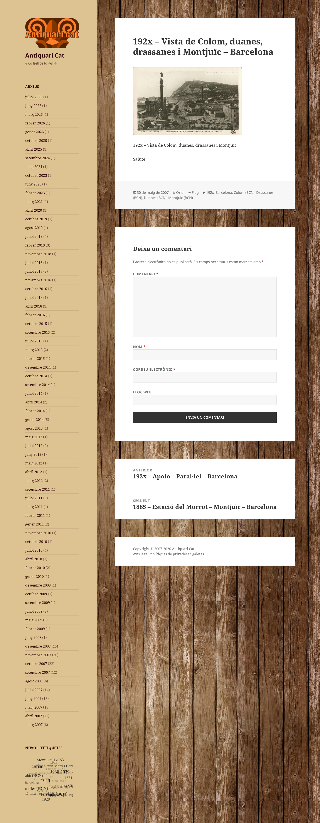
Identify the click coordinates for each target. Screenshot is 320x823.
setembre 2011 (37, 489)
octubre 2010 (36, 541)
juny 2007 (33, 698)
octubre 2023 (36, 175)
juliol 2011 (33, 498)
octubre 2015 (36, 323)
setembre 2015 (37, 332)
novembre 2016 (38, 280)
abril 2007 (33, 716)
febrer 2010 (35, 567)
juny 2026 (33, 105)
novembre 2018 (38, 254)
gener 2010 (34, 576)
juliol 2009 (33, 611)
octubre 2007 (36, 663)
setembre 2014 (37, 384)
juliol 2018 (33, 262)
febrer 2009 (35, 628)
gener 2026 (34, 131)
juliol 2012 (33, 445)
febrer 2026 (35, 123)
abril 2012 (33, 471)
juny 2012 (33, 454)
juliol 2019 (33, 236)
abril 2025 (33, 149)
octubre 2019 (36, 219)
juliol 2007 (33, 689)
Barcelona (224, 192)
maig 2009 (33, 620)
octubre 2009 (36, 594)
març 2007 (34, 724)
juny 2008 (33, 637)
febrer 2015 (35, 358)
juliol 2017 (33, 271)
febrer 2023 (35, 192)
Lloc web (142, 392)
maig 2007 (33, 707)
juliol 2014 (33, 393)
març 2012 (34, 480)
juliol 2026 (33, 97)
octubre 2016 (36, 288)
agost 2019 (34, 227)
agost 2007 (34, 681)
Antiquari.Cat (44, 55)
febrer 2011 (35, 515)
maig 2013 (33, 437)
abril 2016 (33, 306)
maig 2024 (33, 166)
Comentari (145, 274)
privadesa (181, 554)
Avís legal (141, 554)
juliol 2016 (33, 297)
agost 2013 (34, 428)
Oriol (180, 192)
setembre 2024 (37, 158)
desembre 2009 (38, 585)
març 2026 (34, 114)
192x (210, 192)
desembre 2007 (38, 646)
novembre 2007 (38, 655)
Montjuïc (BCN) (180, 197)
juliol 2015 (33, 341)
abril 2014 (33, 402)
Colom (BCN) (244, 192)
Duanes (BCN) (155, 197)
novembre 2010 (38, 533)
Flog (195, 192)
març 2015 (34, 349)
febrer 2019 (35, 245)
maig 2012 (33, 463)
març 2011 (34, 506)
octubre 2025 (36, 140)
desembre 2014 (38, 367)
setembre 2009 (37, 602)
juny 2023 (33, 184)
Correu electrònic (154, 369)
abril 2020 (33, 210)
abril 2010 (33, 559)
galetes (198, 554)
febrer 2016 (35, 315)
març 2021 (34, 201)
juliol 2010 (33, 550)
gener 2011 (34, 524)
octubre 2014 (36, 376)
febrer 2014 (35, 410)
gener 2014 (34, 419)
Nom (139, 346)
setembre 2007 (37, 672)
